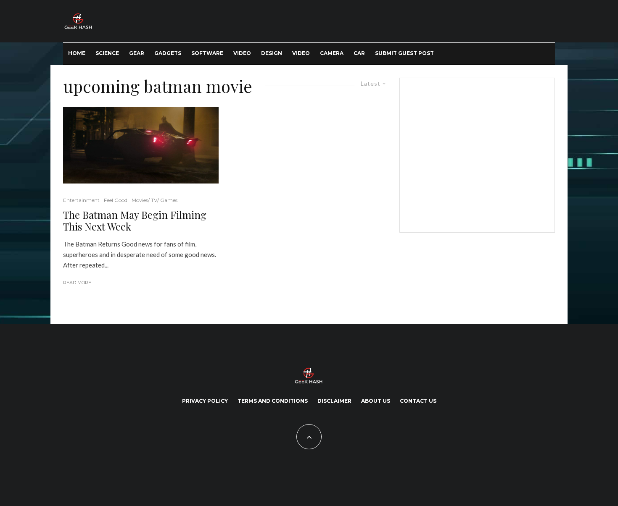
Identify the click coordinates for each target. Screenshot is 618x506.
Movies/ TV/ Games (154, 200)
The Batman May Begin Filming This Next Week (134, 221)
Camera (331, 53)
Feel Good (115, 200)
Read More (77, 283)
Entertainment (81, 200)
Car (359, 53)
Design (271, 53)
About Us (375, 401)
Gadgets (167, 53)
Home (76, 53)
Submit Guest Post (404, 53)
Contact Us (418, 401)
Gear (136, 53)
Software (207, 53)
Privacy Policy (205, 401)
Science (107, 53)
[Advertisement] (475, 154)
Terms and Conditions (273, 401)
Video (242, 53)
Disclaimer (334, 401)
